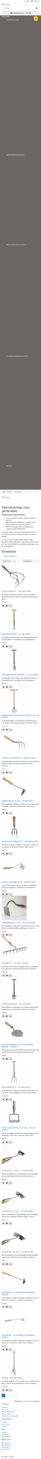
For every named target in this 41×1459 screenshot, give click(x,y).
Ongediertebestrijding (15, 54)
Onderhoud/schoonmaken (16, 380)
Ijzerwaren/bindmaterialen (18, 250)
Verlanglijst (5, 1447)
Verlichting (11, 353)
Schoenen (11, 195)
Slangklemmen (13, 327)
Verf (9, 340)
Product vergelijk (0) (10, 556)
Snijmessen (12, 428)
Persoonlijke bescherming (18, 201)
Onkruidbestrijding (14, 57)
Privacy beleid (6, 1414)
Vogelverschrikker (14, 488)
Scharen (10, 426)
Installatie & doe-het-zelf (15, 245)
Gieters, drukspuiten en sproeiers (19, 122)
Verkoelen (11, 228)
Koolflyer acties (13, 193)
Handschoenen (13, 208)
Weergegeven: (27, 561)
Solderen (11, 411)
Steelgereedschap (14, 145)
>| (14, 1395)
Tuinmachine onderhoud (16, 102)
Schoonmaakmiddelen (15, 180)
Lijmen (10, 286)
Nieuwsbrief (6, 1449)
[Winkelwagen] (35, 1)
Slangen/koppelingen (16, 315)
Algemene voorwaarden (10, 1416)
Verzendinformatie (8, 1411)
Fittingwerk (11, 301)
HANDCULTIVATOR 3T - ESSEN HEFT (19, 757)
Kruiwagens (12, 127)
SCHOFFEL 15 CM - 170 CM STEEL (18, 1211)
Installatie (11, 350)
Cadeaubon (6, 1434)
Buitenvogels (12, 67)
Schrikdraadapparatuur (15, 42)
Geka (9, 320)
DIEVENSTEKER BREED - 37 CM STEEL (20, 674)
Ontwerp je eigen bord (15, 165)
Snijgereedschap (13, 408)
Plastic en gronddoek (15, 134)
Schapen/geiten (13, 83)
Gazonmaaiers (13, 90)
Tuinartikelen (13, 115)
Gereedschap (13, 392)
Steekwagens (12, 143)
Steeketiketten (12, 140)
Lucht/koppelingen (14, 323)
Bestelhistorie (6, 1445)
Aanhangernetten (13, 364)
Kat (9, 72)
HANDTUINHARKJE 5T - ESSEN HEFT (19, 882)
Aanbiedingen (6, 1436)
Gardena (10, 318)
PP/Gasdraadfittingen (15, 307)
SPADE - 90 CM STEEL (12, 1377)
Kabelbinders (12, 257)
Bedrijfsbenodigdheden (15, 155)
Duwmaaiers (12, 96)
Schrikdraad (12, 39)
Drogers (10, 239)
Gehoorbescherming (15, 206)
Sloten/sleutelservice (15, 264)
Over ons (5, 1409)
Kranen (10, 305)
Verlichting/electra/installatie (20, 345)
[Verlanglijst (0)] (32, 1)
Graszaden (11, 125)
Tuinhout (11, 44)
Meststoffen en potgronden (17, 129)
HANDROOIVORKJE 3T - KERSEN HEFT (20, 841)
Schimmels (11, 59)
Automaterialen (14, 361)
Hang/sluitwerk (13, 255)
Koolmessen (12, 423)
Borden (10, 163)
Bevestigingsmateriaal (15, 253)
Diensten (5, 1407)
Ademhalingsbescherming (16, 204)
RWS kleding (12, 215)
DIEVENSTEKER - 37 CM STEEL (16, 634)
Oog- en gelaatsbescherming (17, 213)
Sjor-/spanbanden (14, 384)
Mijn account (6, 1443)
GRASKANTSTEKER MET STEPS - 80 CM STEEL (20, 716)
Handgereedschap (14, 402)
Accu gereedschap (14, 397)
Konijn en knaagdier (14, 74)
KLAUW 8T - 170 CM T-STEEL (15, 963)
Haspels (10, 35)
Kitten (10, 283)
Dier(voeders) (13, 64)
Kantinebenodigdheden (16, 173)
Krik (9, 378)
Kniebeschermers (13, 404)
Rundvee (11, 81)
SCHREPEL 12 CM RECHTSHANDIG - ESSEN (19, 1293)
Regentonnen (12, 136)
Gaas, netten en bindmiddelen (18, 33)
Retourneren (6, 1424)
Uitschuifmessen (13, 430)
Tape (9, 266)
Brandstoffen (12, 93)
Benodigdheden (13, 338)
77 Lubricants (12, 474)
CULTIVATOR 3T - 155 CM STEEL (17, 591)
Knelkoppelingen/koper (15, 303)
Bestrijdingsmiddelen (16, 49)
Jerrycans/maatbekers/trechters (18, 375)
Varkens (10, 85)
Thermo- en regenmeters (16, 147)
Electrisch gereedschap (16, 399)
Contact (4, 1422)
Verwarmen (11, 231)
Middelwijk (11, 483)
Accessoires (12, 30)
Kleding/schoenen (14, 186)
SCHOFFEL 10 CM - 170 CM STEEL (18, 1170)
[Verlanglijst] (7, 605)
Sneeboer (11, 485)
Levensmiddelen (13, 176)
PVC (9, 310)
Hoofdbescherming (14, 210)
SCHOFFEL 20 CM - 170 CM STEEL (18, 1251)
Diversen (11, 373)
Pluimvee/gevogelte (14, 78)
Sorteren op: (6, 561)
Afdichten (11, 281)
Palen (9, 37)
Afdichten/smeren (14, 296)
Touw (9, 268)
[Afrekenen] (38, 1)
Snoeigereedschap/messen (17, 138)
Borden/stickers (14, 160)
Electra (10, 348)
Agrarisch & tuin (12, 20)
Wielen (10, 271)
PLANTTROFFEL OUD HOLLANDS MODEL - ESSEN (17, 1045)
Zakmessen (11, 432)
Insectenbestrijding (14, 52)
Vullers (10, 288)
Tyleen (10, 329)
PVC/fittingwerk (14, 293)
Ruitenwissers (12, 382)
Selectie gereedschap (16, 110)
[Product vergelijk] (10, 605)
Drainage (11, 299)
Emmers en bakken (14, 118)
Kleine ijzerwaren (13, 262)
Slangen (10, 325)
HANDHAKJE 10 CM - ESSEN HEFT (18, 800)
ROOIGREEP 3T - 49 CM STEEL (16, 1087)
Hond (9, 69)
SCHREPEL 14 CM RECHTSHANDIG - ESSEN (19, 1336)
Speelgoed (12, 220)
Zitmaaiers (11, 105)
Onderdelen (12, 98)
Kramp (10, 479)
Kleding (10, 191)
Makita (10, 481)
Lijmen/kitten (12, 276)
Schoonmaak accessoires (16, 178)
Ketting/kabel (12, 260)
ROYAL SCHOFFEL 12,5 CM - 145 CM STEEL (19, 1128)
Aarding (10, 28)
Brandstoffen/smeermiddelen (17, 371)
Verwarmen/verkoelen (16, 225)
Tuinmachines (12, 151)
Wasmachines (12, 241)
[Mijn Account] (28, 1)
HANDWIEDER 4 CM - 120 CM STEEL (19, 922)
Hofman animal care (14, 476)
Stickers (10, 168)
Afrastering (12, 25)
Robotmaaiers (12, 100)
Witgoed (11, 236)
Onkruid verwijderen (14, 131)
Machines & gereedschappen (17, 356)
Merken (9, 466)
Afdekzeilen (12, 369)
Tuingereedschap (13, 413)
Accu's (10, 367)
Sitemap (4, 1426)
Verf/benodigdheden (15, 334)
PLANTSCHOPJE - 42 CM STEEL (16, 1003)
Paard (10, 76)
